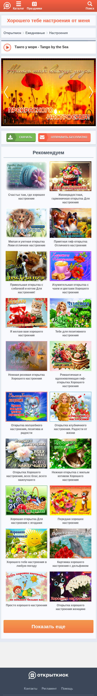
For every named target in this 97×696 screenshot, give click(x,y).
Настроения (58, 33)
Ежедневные (35, 33)
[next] (91, 92)
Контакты (30, 688)
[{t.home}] (48, 675)
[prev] (5, 92)
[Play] (7, 47)
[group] (48, 47)
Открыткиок (12, 33)
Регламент (49, 688)
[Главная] (5, 6)
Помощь (67, 688)
